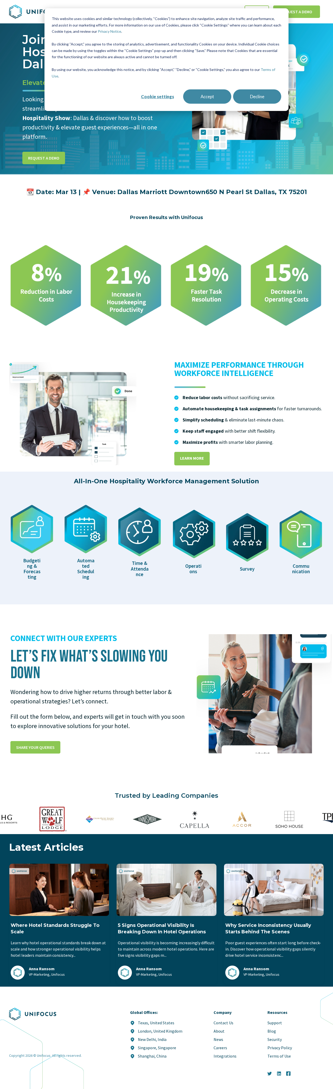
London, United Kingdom (160, 1031)
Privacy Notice (109, 31)
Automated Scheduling (85, 568)
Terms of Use (279, 1056)
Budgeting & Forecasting (32, 568)
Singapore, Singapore (157, 1047)
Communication (301, 569)
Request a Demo (296, 11)
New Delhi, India (152, 1039)
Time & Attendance (140, 568)
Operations (193, 569)
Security (274, 1039)
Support (274, 1022)
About (219, 1031)
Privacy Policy (279, 1047)
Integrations (225, 1056)
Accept (207, 96)
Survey (247, 569)
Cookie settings (157, 96)
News (218, 1039)
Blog (271, 1031)
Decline (257, 96)
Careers (220, 1047)
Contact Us (223, 1022)
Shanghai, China (152, 1056)
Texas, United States (156, 1022)
